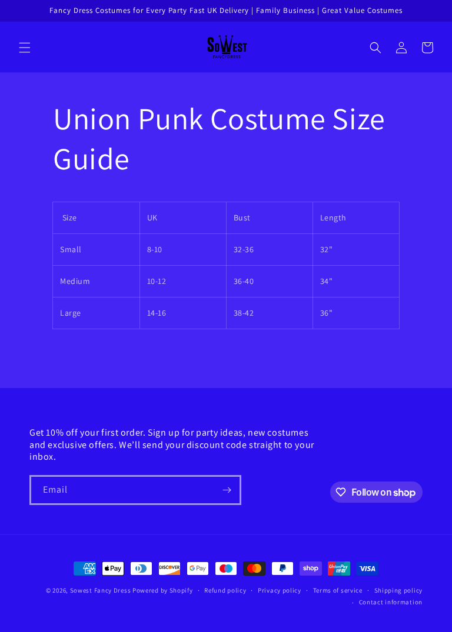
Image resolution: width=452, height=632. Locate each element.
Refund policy (225, 590)
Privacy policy (279, 590)
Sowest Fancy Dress (100, 590)
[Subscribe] (227, 490)
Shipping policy (398, 590)
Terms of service (338, 590)
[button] (25, 48)
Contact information (391, 602)
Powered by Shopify (162, 590)
